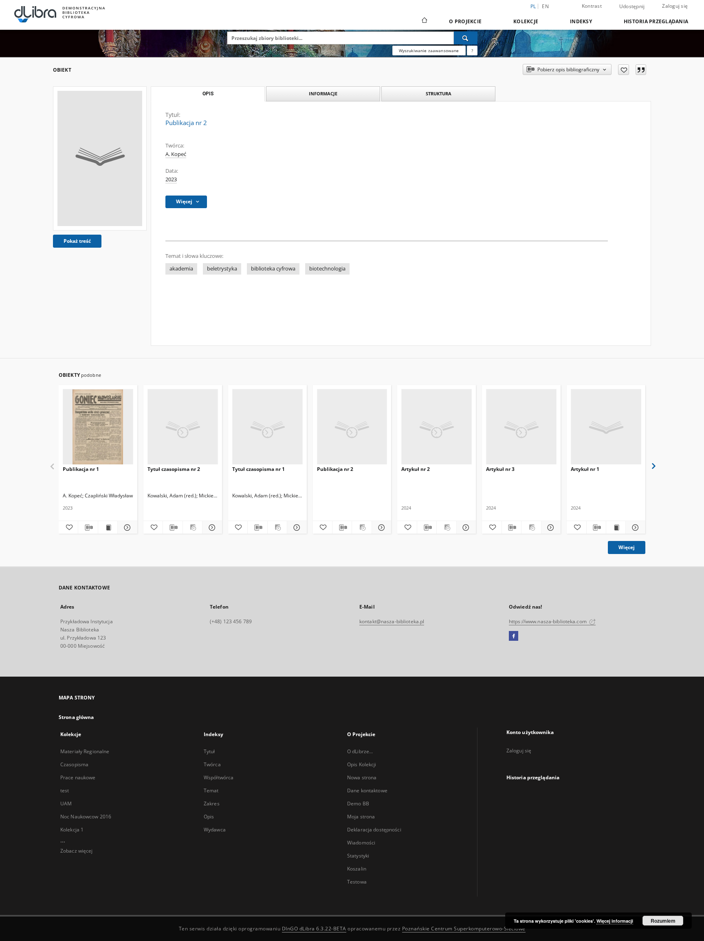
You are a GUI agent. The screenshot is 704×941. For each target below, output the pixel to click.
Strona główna (76, 717)
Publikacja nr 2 (335, 469)
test (64, 790)
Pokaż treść (77, 240)
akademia (181, 268)
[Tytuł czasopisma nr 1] (267, 427)
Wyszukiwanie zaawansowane (429, 50)
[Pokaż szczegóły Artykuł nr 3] (549, 527)
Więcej (626, 547)
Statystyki (358, 855)
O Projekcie (465, 21)
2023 (171, 179)
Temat (211, 790)
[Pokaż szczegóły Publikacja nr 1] (126, 527)
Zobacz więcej (76, 850)
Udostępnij (632, 6)
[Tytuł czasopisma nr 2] (183, 427)
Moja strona (361, 816)
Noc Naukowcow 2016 (85, 816)
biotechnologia (327, 268)
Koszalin (356, 868)
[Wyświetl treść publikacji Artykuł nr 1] (615, 527)
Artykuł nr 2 (415, 469)
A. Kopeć (175, 154)
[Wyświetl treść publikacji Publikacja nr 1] (107, 527)
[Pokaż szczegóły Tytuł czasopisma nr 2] (210, 527)
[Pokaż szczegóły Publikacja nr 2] (380, 527)
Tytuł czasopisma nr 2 (173, 469)
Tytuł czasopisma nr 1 (258, 469)
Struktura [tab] (438, 93)
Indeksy (581, 21)
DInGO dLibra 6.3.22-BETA (314, 928)
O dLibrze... (360, 751)
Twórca (212, 764)
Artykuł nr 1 (585, 469)
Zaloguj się (675, 5)
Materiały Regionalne (84, 751)
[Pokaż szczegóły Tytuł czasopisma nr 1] (295, 527)
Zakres (212, 803)
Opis (209, 816)
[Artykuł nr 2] (436, 427)
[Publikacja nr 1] (98, 427)
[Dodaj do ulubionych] (623, 69)
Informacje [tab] (323, 93)
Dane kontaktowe (367, 790)
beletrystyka (222, 268)
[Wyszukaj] (465, 37)
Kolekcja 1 (72, 829)
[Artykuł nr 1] (606, 427)
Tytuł (209, 751)
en (545, 6)
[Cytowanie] (641, 69)
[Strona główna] (424, 21)
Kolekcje (525, 21)
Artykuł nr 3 (500, 469)
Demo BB (358, 803)
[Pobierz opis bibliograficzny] (87, 527)
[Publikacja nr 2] (99, 158)
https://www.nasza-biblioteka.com (548, 621)
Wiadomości (361, 842)
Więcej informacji (614, 921)
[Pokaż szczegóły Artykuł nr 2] (465, 527)
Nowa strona (361, 777)
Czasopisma (74, 764)
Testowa (357, 881)
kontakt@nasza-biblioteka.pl (391, 621)
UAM (66, 803)
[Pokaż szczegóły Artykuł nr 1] (634, 527)
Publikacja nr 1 (81, 469)
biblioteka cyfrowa (273, 268)
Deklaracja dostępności (374, 829)
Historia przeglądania (656, 21)
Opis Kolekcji (361, 764)
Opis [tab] (207, 94)
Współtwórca (218, 777)
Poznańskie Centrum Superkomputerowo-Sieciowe (464, 928)
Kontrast (592, 5)
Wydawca (215, 829)
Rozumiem (663, 920)
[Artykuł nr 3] (521, 427)
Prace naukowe (78, 777)
